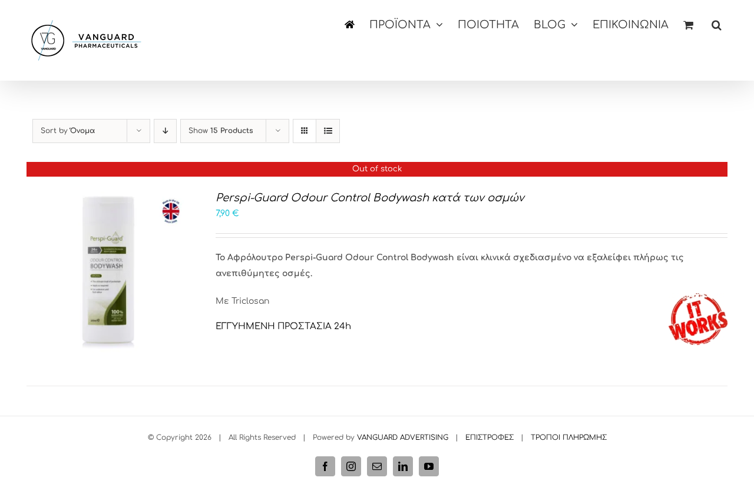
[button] (717, 24)
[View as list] (327, 131)
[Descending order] (165, 131)
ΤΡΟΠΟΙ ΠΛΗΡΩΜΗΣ (569, 437)
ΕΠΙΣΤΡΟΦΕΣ (489, 437)
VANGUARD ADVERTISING (402, 437)
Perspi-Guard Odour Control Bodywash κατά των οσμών (370, 198)
